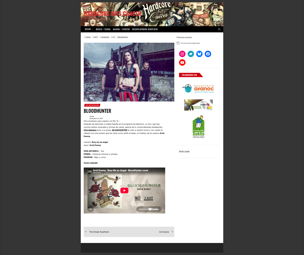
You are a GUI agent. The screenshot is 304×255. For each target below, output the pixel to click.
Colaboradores (92, 105)
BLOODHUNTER (119, 130)
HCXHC (88, 29)
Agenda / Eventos (121, 29)
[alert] (198, 43)
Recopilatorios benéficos (145, 29)
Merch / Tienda (103, 29)
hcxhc (92, 116)
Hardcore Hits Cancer (112, 13)
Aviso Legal (184, 151)
